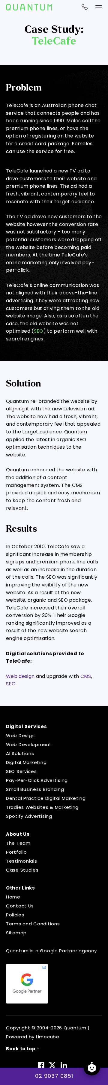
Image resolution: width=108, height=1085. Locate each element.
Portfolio (16, 852)
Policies (15, 915)
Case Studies (22, 870)
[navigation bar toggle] (98, 7)
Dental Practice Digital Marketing (46, 798)
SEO (39, 331)
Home (13, 897)
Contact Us (20, 906)
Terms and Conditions (33, 924)
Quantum (75, 1028)
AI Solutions (20, 753)
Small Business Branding (35, 789)
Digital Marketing (26, 762)
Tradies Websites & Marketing (42, 807)
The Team (18, 843)
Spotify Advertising (29, 816)
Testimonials (21, 861)
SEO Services (21, 771)
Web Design (20, 735)
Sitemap (16, 933)
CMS (85, 676)
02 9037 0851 (54, 1076)
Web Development (29, 744)
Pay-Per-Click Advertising (37, 780)
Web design (20, 676)
